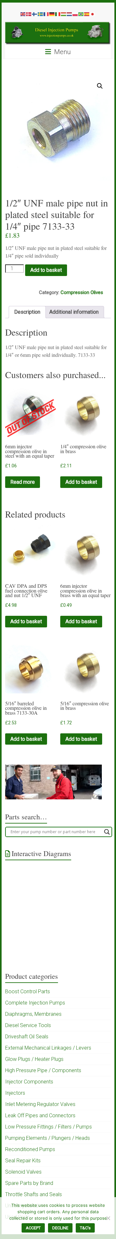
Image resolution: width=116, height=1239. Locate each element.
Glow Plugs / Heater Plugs (34, 1059)
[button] (100, 86)
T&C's (85, 1227)
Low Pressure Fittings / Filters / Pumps (48, 1127)
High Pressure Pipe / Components (43, 1070)
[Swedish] (41, 13)
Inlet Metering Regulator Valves (40, 1104)
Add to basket (46, 270)
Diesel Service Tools (28, 1025)
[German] (52, 13)
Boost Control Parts (27, 991)
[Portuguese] (81, 13)
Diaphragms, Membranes (33, 1014)
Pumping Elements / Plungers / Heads (47, 1138)
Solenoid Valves (23, 1172)
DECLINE (60, 1227)
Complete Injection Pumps (35, 1003)
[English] (23, 13)
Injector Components (29, 1082)
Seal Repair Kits (23, 1161)
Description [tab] (27, 312)
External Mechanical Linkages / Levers (48, 1048)
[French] (46, 13)
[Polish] (75, 13)
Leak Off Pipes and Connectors (40, 1115)
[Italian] (58, 13)
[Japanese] (93, 13)
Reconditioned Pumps (30, 1149)
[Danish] (29, 13)
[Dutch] (69, 13)
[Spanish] (87, 13)
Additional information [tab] (74, 312)
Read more (22, 482)
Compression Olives (82, 292)
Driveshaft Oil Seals (26, 1037)
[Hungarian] (64, 13)
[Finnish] (35, 13)
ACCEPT (33, 1227)
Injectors (15, 1093)
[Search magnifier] (106, 831)
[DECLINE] (108, 1218)
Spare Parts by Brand (29, 1183)
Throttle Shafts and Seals (33, 1194)
